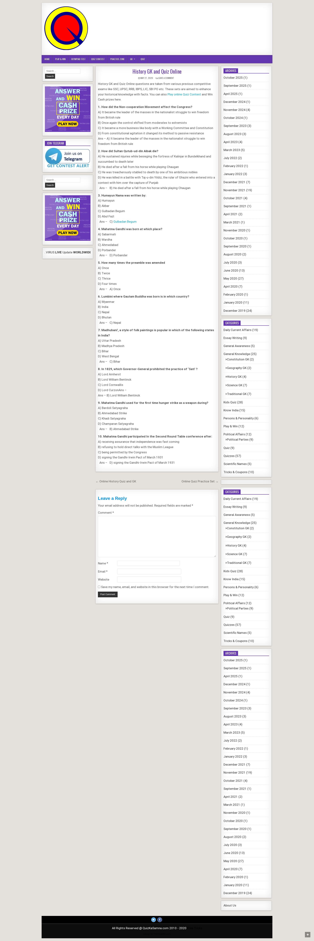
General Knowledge (237, 354)
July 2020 (230, 262)
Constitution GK (238, 359)
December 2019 (234, 310)
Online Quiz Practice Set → (200, 481)
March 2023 (232, 150)
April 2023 (231, 142)
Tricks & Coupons (235, 472)
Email (103, 571)
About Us (230, 905)
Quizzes (229, 456)
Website (103, 579)
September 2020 (235, 246)
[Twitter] (153, 919)
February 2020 (233, 294)
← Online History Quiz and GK (116, 481)
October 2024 (233, 118)
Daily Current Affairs (237, 330)
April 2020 (231, 286)
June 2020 (231, 270)
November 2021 (234, 190)
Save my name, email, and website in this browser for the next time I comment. (155, 587)
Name (103, 563)
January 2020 (233, 302)
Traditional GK (237, 394)
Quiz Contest (98, 59)
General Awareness (237, 346)
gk (131, 59)
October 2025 (233, 77)
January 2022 (233, 174)
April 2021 (231, 214)
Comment (106, 512)
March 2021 (232, 222)
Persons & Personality (239, 418)
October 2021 (233, 198)
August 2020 (232, 254)
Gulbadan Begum (125, 221)
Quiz (143, 59)
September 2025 (235, 85)
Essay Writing (233, 338)
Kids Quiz (230, 402)
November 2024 (234, 110)
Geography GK (237, 368)
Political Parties (238, 439)
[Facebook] (159, 919)
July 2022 (230, 158)
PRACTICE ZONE (117, 59)
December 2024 (234, 102)
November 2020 (234, 230)
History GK (234, 376)
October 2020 (233, 238)
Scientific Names (235, 464)
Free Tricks (194, 928)
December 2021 (234, 182)
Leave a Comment (166, 77)
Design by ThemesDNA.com (157, 934)
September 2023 (235, 126)
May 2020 (230, 278)
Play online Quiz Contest (184, 94)
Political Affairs (234, 434)
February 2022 (233, 166)
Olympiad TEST (78, 59)
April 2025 (231, 94)
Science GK (234, 385)
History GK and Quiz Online (157, 71)
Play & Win (60, 59)
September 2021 (235, 206)
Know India (231, 410)
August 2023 (232, 134)
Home (47, 59)
